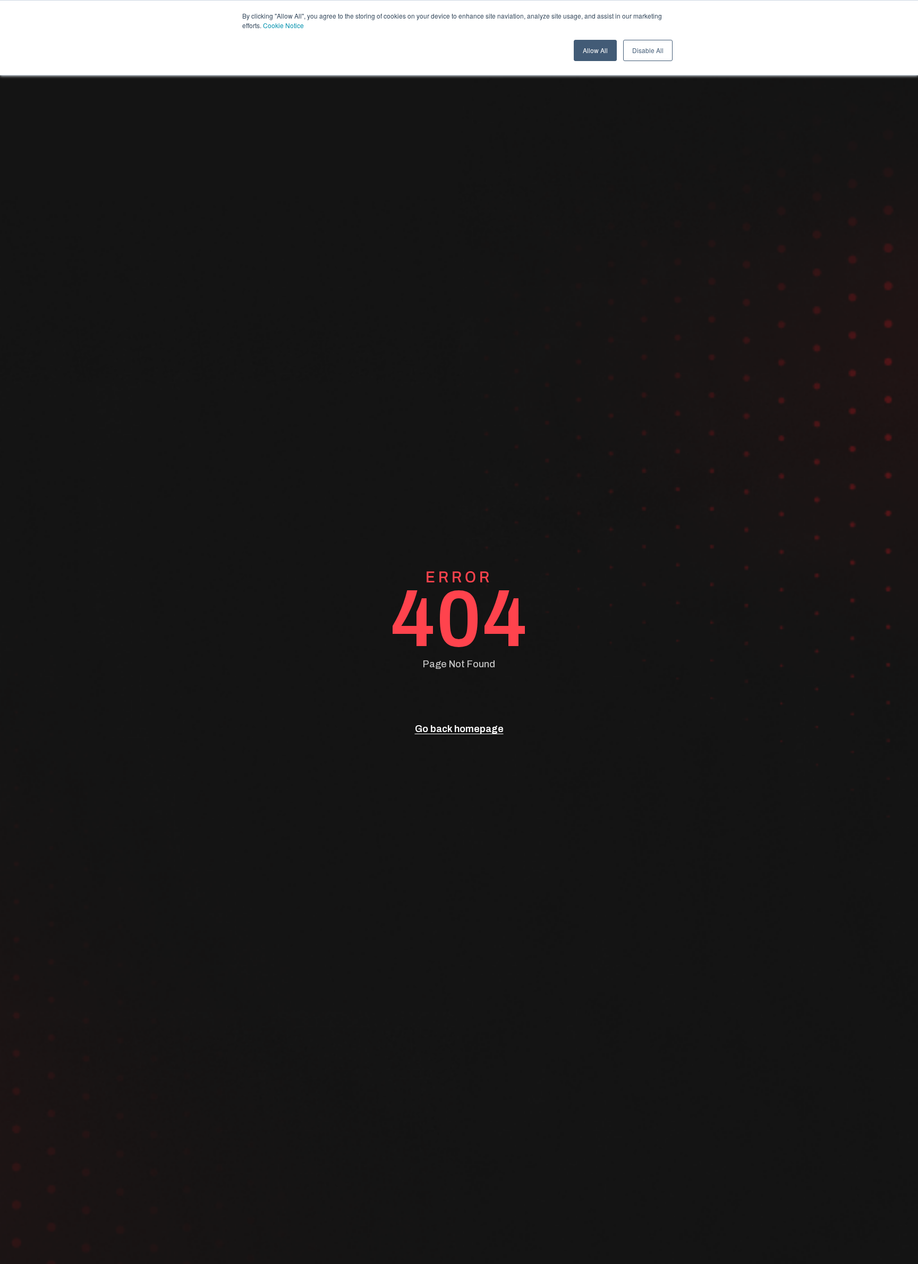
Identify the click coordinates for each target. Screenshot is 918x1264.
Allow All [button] (595, 50)
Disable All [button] (648, 50)
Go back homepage (459, 729)
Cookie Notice (283, 25)
